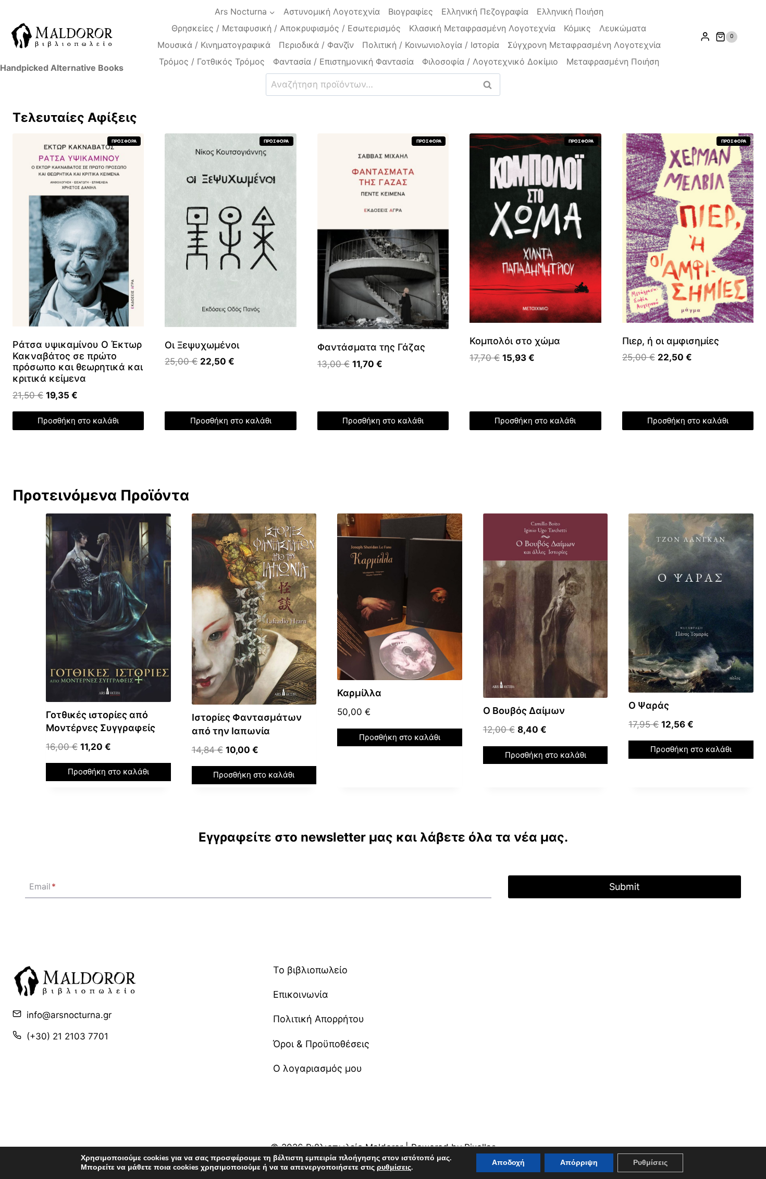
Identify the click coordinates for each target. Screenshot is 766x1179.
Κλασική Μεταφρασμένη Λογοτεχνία (482, 28)
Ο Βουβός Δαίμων (524, 710)
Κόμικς (577, 28)
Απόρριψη (579, 1163)
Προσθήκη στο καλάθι (78, 420)
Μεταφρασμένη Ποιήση (612, 61)
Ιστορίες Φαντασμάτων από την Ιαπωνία (247, 724)
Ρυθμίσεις (650, 1163)
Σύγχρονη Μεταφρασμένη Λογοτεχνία (584, 45)
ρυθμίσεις (394, 1167)
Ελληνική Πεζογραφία (484, 11)
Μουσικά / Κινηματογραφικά (213, 45)
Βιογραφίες (410, 11)
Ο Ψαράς (648, 705)
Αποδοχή (508, 1163)
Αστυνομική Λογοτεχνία (331, 11)
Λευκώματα (622, 28)
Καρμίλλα (359, 692)
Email (42, 887)
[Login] (705, 36)
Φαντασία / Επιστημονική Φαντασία (343, 61)
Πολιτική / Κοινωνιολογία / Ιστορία (430, 45)
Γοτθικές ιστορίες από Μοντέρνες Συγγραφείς (100, 721)
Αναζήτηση (490, 84)
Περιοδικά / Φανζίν (316, 45)
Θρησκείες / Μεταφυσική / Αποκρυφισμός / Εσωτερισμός (286, 28)
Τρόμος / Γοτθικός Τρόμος (212, 61)
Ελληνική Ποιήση (570, 11)
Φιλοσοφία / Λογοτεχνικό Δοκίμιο (490, 61)
